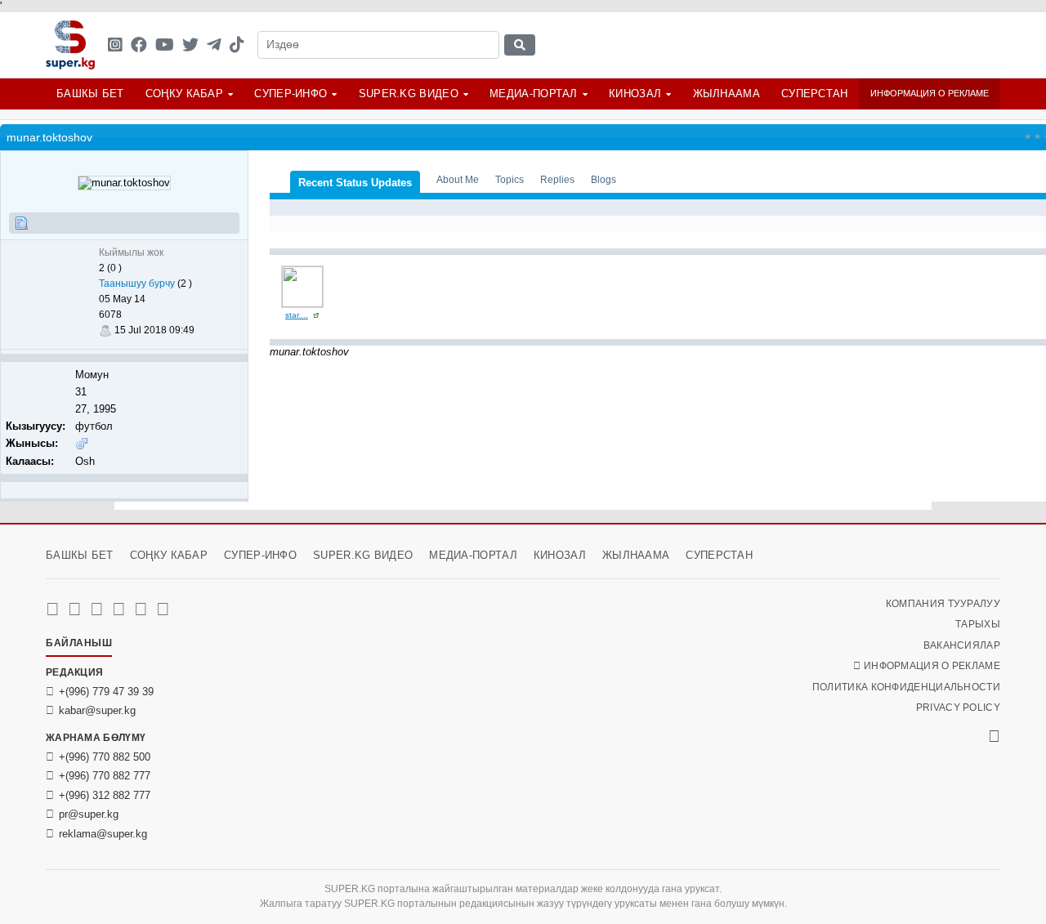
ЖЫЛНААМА (726, 93)
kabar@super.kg (97, 710)
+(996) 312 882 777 (104, 795)
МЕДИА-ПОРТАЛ (533, 93)
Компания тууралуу (943, 603)
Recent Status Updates (355, 182)
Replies (557, 179)
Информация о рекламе (929, 93)
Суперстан (814, 93)
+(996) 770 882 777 (104, 776)
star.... (296, 314)
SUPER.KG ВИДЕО (408, 93)
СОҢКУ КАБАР (184, 93)
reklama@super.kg (103, 834)
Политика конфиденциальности (906, 687)
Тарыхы (977, 624)
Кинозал (635, 93)
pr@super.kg (88, 814)
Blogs (603, 179)
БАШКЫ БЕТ (90, 93)
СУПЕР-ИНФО (290, 93)
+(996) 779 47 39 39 (106, 691)
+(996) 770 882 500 (104, 757)
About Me (457, 179)
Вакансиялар (961, 645)
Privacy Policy (958, 707)
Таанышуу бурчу (137, 283)
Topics (509, 179)
